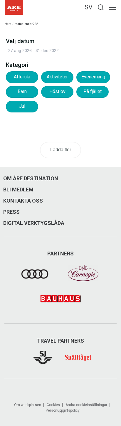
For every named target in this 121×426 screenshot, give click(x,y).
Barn (22, 91)
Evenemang (93, 77)
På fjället (92, 91)
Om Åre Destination (30, 178)
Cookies (53, 405)
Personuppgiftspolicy (63, 410)
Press (11, 212)
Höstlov (57, 91)
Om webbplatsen (27, 405)
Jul (22, 106)
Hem (8, 24)
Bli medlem (18, 189)
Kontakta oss (23, 200)
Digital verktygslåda (33, 223)
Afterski (22, 77)
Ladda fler (60, 149)
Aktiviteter (57, 77)
